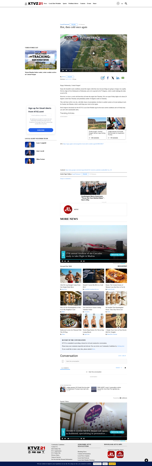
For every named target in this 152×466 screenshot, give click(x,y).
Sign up (124, 355)
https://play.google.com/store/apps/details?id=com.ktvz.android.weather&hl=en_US (89, 170)
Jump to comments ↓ (66, 178)
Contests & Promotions (84, 453)
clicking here (120, 346)
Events (89, 3)
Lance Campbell (41, 143)
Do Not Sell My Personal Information (61, 459)
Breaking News (82, 451)
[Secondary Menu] (27, 3)
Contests (82, 3)
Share (94, 3)
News (45, 3)
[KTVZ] (35, 3)
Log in (119, 355)
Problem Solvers (73, 3)
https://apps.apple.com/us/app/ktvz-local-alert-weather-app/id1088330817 (83, 144)
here (94, 349)
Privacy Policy (55, 455)
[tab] (65, 367)
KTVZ (63, 76)
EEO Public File (56, 449)
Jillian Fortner (40, 159)
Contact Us (54, 446)
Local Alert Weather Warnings (86, 460)
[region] (93, 377)
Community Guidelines (57, 444)
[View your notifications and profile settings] (125, 368)
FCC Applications (56, 451)
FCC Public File (55, 453)
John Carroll (40, 151)
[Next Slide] (125, 129)
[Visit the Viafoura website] (123, 398)
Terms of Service (56, 457)
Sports (65, 3)
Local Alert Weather (55, 3)
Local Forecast (76, 174)
